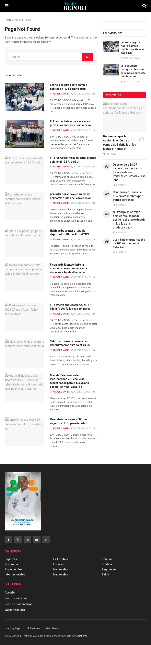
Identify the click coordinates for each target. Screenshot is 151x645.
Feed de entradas (16, 598)
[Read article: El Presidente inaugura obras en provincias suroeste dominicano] (24, 134)
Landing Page (12, 628)
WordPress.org (15, 609)
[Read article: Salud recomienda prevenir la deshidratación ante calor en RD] (24, 353)
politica (107, 564)
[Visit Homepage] (75, 6)
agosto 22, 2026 (81, 240)
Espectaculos (13, 569)
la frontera (60, 559)
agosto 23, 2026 (81, 94)
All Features (33, 628)
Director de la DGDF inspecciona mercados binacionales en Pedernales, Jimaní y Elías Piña (129, 172)
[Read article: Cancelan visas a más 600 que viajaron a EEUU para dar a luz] (24, 431)
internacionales (15, 574)
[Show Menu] (6, 6)
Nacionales (60, 569)
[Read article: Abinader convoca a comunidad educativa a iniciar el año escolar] (24, 206)
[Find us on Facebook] (8, 539)
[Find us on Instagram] (27, 539)
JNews (17, 636)
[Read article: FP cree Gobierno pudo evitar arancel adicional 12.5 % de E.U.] (24, 170)
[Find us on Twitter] (18, 539)
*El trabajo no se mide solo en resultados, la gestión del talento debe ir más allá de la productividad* (129, 219)
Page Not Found (22, 19)
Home (8, 19)
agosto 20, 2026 (81, 428)
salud (105, 574)
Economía (11, 564)
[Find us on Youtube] (37, 539)
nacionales (60, 574)
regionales (109, 569)
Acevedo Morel (61, 94)
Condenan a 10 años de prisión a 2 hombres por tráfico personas (128, 196)
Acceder (10, 592)
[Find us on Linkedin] (46, 539)
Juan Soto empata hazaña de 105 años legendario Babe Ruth (129, 243)
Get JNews (52, 628)
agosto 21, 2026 (81, 277)
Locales (58, 564)
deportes (11, 559)
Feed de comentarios (18, 604)
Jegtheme (81, 636)
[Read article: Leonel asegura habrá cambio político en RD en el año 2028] (24, 97)
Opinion (107, 559)
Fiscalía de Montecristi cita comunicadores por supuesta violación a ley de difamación (68, 268)
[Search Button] (144, 6)
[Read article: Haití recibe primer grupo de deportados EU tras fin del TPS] (24, 243)
